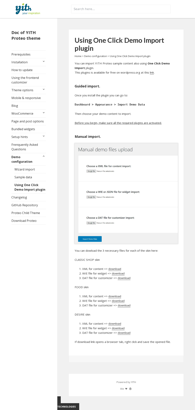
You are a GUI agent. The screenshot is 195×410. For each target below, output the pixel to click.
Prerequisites (20, 54)
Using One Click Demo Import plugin (29, 187)
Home (78, 56)
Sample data (23, 177)
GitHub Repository (24, 205)
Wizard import (24, 169)
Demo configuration (21, 159)
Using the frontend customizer (25, 80)
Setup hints (19, 137)
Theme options (22, 90)
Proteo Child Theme (25, 213)
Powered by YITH (126, 382)
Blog (14, 106)
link (152, 72)
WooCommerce (22, 113)
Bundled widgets (23, 129)
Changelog (19, 197)
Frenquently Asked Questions (24, 147)
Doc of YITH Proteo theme (25, 35)
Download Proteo (24, 221)
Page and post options (27, 121)
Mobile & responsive (26, 98)
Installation (19, 62)
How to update (22, 70)
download (114, 269)
